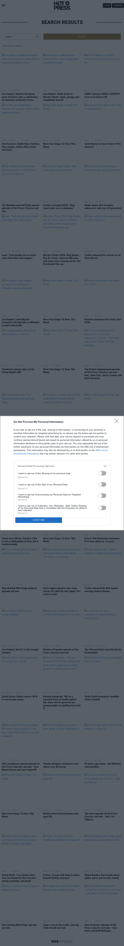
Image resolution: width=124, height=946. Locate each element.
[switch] (102, 473)
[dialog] (62, 473)
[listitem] (62, 466)
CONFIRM (39, 520)
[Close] (118, 422)
